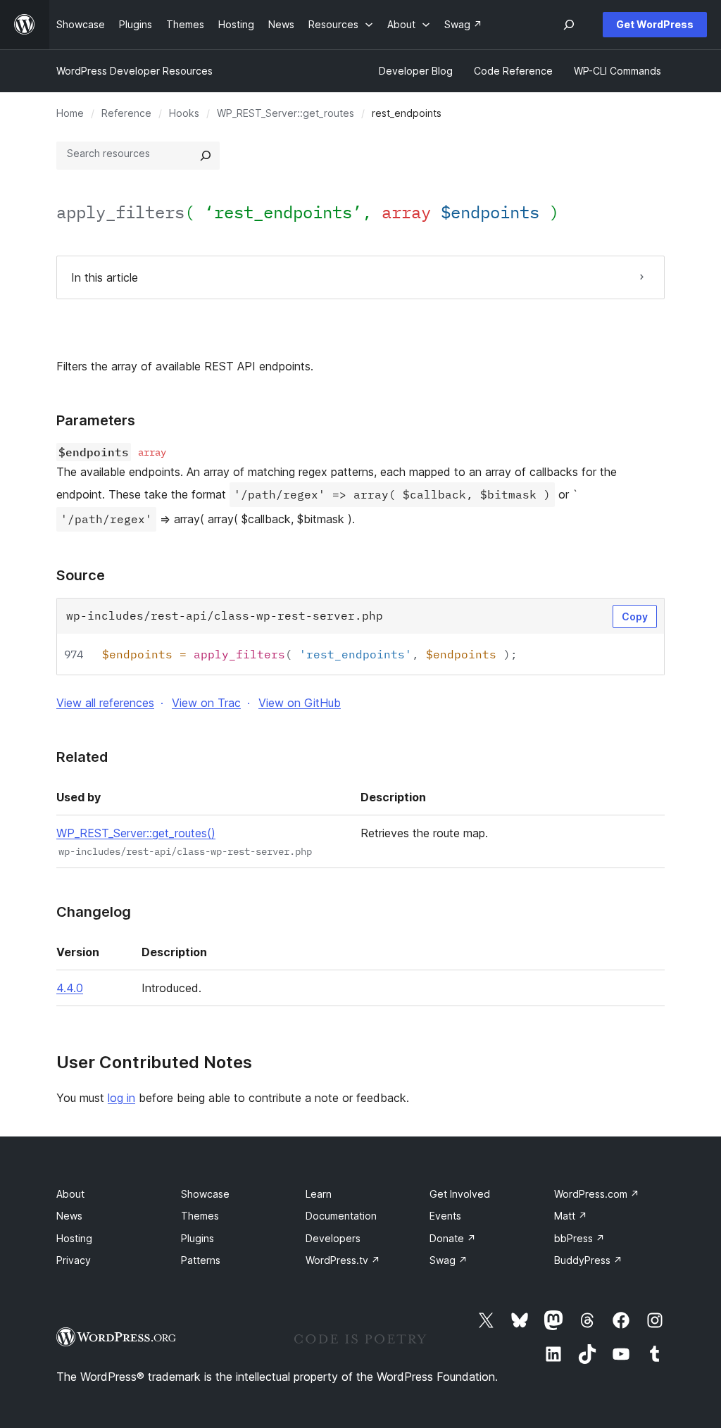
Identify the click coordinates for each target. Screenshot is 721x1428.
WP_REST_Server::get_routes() (135, 833)
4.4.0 (69, 988)
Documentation (341, 1216)
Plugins (197, 1238)
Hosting (74, 1238)
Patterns (200, 1260)
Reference (126, 113)
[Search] (206, 156)
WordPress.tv (343, 1260)
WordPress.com (596, 1194)
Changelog (93, 911)
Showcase (205, 1194)
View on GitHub (299, 703)
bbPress (579, 1238)
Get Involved (460, 1194)
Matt (570, 1216)
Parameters (95, 420)
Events (445, 1216)
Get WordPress (655, 24)
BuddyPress (588, 1260)
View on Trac (206, 703)
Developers (333, 1238)
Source (80, 575)
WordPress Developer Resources (134, 71)
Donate (453, 1238)
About (70, 1194)
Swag (449, 1260)
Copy (635, 616)
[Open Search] (569, 24)
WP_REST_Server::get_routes (285, 113)
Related (82, 757)
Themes (200, 1216)
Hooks (184, 113)
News (69, 1216)
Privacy (73, 1260)
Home (70, 113)
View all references (105, 703)
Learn (319, 1194)
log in (121, 1098)
